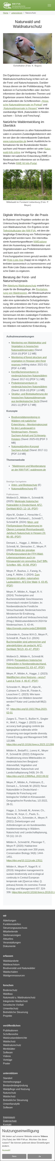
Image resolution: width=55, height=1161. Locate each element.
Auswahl (6, 1150)
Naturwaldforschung (22, 488)
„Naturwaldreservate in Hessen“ (20, 108)
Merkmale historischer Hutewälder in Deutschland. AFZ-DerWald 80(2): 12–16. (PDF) (24, 505)
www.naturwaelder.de (14, 141)
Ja (39, 1156)
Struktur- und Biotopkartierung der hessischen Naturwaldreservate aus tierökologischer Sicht (29, 398)
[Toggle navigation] (49, 5)
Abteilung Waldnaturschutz (21, 285)
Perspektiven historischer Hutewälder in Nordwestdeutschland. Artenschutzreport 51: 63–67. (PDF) (26, 664)
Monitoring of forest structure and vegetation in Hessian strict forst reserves (29, 361)
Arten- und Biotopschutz (24, 485)
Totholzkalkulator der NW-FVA (19, 230)
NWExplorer (40, 241)
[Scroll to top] (48, 1154)
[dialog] (27, 1143)
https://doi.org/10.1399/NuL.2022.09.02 (27, 776)
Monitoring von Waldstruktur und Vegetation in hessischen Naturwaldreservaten (28, 346)
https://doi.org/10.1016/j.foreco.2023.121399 (30, 744)
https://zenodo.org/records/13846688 (26, 628)
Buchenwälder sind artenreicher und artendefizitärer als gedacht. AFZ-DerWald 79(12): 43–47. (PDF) (26, 645)
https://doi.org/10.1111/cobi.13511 (24, 860)
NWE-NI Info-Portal (26, 163)
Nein (14, 1156)
